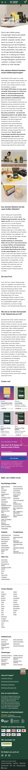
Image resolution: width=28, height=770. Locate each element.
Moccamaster (16, 608)
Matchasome (16, 606)
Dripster (15, 602)
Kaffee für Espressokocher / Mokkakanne (5, 516)
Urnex (2, 622)
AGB (11, 765)
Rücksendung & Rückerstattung (10, 681)
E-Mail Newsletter (5, 579)
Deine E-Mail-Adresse (6, 451)
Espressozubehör (5, 547)
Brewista (3, 600)
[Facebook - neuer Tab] (6, 755)
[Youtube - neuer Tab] (9, 755)
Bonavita (3, 598)
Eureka (2, 606)
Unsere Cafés (4, 561)
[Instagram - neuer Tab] (2, 755)
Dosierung (3, 641)
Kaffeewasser (16, 643)
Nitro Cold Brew (17, 492)
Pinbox (15, 614)
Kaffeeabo (3, 499)
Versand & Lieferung (6, 678)
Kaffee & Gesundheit (18, 641)
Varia (2, 624)
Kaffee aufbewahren (18, 639)
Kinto (2, 614)
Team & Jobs (4, 575)
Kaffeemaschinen (5, 539)
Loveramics (16, 604)
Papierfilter (3, 543)
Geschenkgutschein (18, 488)
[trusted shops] (5, 721)
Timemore (3, 618)
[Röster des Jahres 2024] (23, 671)
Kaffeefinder (16, 498)
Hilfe (14, 765)
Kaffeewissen (4, 639)
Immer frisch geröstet (18, 500)
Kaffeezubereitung (5, 657)
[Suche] (6, 2)
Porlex (14, 612)
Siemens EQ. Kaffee (18, 506)
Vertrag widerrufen (21, 765)
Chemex (15, 596)
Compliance (4, 577)
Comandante (16, 598)
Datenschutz (7, 467)
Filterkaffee (4, 490)
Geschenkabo (16, 490)
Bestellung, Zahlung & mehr (8, 688)
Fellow (2, 608)
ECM (2, 604)
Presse (2, 571)
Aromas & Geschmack (18, 645)
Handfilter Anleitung (18, 655)
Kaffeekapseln (4, 501)
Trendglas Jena (4, 620)
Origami (15, 610)
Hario (2, 612)
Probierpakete (4, 528)
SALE (2, 553)
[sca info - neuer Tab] (22, 721)
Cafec (2, 602)
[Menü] (2, 2)
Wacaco (3, 627)
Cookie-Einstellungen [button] (6, 763)
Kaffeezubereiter (5, 537)
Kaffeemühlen (4, 541)
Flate (2, 610)
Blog (2, 573)
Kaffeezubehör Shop (6, 535)
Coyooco (15, 600)
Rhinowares (4, 616)
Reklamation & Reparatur (8, 684)
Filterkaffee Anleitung (6, 655)
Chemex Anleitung (17, 664)
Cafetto (15, 594)
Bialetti (3, 596)
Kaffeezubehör (4, 545)
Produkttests (16, 535)
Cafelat (15, 592)
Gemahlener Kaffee (5, 497)
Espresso (3, 492)
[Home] (14, 2)
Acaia (2, 592)
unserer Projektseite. (13, 708)
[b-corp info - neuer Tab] (14, 721)
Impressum (15, 763)
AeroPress (3, 594)
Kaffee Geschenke (17, 486)
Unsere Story (4, 559)
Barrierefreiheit (5, 765)
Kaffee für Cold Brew (6, 526)
